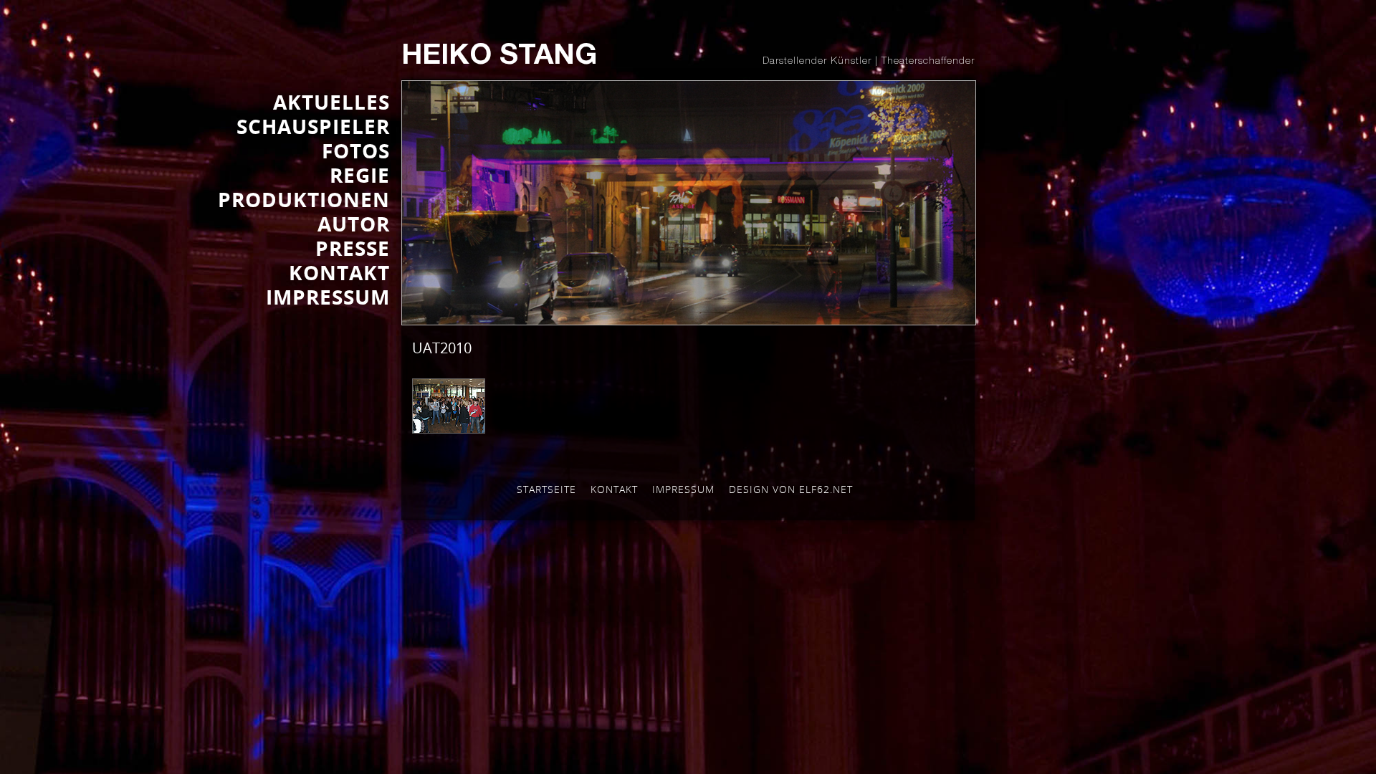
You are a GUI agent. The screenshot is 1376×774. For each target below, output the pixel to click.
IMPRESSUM (328, 297)
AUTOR (353, 223)
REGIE (360, 175)
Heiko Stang (499, 57)
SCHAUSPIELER (313, 126)
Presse (352, 248)
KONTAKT (339, 272)
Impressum (683, 489)
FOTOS (356, 150)
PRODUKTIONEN (304, 199)
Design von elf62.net (791, 489)
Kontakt (614, 489)
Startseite (546, 489)
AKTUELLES (331, 102)
